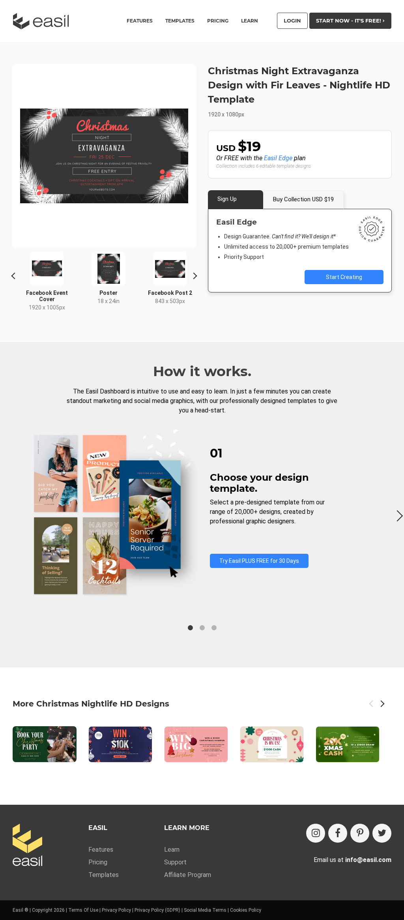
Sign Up (227, 198)
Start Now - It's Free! (349, 20)
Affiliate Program (187, 875)
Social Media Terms (205, 910)
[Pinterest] (359, 833)
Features (100, 849)
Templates (103, 875)
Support (175, 862)
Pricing (217, 21)
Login (292, 20)
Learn (249, 21)
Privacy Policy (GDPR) (157, 910)
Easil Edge (278, 158)
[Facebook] (337, 833)
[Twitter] (381, 833)
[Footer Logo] (27, 846)
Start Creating (344, 277)
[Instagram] (315, 833)
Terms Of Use (83, 910)
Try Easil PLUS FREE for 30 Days (259, 561)
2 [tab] (202, 628)
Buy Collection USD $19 (303, 199)
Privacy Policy (116, 910)
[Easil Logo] (43, 21)
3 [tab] (214, 628)
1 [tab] (190, 628)
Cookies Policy (245, 910)
